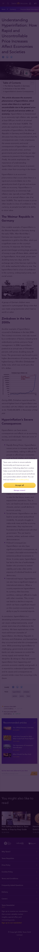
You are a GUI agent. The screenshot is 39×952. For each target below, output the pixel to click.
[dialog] (19, 476)
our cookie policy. (22, 480)
